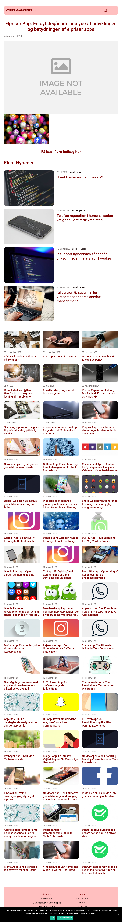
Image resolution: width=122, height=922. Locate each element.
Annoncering (82, 898)
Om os (82, 902)
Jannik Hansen (76, 172)
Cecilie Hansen (79, 249)
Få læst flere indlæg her (61, 152)
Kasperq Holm (78, 210)
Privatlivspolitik (65, 918)
